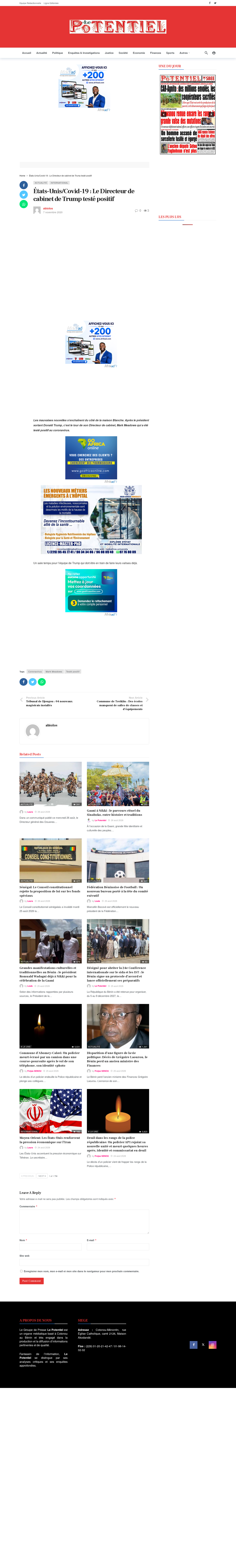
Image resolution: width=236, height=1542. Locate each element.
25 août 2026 (111, 900)
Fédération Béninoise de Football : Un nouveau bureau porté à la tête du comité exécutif (117, 891)
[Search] (206, 52)
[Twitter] (215, 3)
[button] (163, 114)
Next (41, 1175)
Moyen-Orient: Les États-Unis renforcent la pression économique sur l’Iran (50, 1140)
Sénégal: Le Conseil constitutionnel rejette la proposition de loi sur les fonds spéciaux (50, 891)
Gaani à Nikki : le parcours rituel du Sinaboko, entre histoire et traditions (114, 813)
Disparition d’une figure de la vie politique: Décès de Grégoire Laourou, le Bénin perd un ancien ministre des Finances (117, 1059)
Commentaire (28, 1206)
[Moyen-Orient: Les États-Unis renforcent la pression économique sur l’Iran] (51, 1111)
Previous (28, 1175)
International (59, 182)
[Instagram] (212, 1345)
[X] (203, 1345)
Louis (97, 901)
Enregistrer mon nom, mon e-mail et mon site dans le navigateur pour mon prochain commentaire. (81, 1271)
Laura (30, 811)
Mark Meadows (54, 671)
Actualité (41, 182)
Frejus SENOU (34, 1070)
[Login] (213, 52)
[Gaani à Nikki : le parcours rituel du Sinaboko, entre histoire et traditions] (118, 784)
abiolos (48, 208)
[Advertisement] (84, 136)
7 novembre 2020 (53, 212)
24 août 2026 (44, 1147)
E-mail (92, 1240)
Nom (23, 1240)
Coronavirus (35, 671)
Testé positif (72, 671)
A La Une (26, 1046)
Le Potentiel (100, 820)
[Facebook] (210, 3)
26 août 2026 (44, 811)
